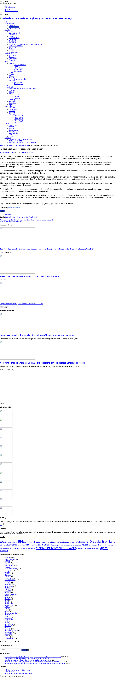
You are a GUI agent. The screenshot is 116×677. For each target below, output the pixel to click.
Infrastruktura (9, 586)
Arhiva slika (8, 106)
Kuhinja (11, 92)
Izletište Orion (13, 52)
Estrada (53, 542)
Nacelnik (73, 545)
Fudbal (11, 73)
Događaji (7, 572)
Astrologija (12, 101)
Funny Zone (12, 103)
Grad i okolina (13, 41)
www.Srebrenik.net (14, 207)
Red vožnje (8, 138)
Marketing (12, 128)
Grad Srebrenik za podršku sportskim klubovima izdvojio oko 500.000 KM (27, 658)
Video (97, 548)
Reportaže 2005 (18, 119)
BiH (20, 541)
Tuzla (93, 548)
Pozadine (12, 111)
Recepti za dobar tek (27, 548)
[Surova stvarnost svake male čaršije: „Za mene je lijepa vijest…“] (4, 506)
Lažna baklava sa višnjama (11, 221)
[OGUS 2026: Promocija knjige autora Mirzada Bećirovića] (6, 488)
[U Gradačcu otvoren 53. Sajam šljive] (6, 462)
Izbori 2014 (8, 589)
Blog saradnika (9, 565)
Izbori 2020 (8, 591)
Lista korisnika (13, 133)
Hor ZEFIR (17, 98)
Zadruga (7, 637)
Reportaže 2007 (18, 120)
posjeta (12, 548)
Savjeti (11, 104)
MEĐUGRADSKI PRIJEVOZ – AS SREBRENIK (22, 142)
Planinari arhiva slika (20, 79)
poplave (7, 548)
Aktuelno (7, 6)
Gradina (11, 36)
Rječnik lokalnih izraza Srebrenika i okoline (22, 88)
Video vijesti (13, 58)
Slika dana (8, 626)
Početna (7, 22)
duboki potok (47, 542)
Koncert (19, 545)
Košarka (11, 63)
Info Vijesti (12, 55)
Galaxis (65, 542)
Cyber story (12, 90)
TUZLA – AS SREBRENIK (16, 141)
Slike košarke (18, 71)
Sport (6, 61)
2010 (2, 542)
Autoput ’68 (12, 47)
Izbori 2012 (8, 588)
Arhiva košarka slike (20, 65)
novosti (85, 545)
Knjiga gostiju (13, 130)
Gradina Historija (14, 38)
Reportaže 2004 (18, 117)
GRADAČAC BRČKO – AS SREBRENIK (20, 139)
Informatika (8, 54)
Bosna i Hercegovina (35, 542)
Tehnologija (12, 57)
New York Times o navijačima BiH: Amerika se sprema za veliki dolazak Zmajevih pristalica (42, 363)
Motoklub (12, 81)
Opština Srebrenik (14, 33)
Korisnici (11, 131)
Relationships (9, 619)
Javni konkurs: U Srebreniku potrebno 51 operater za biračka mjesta (25, 660)
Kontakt (11, 127)
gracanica (71, 542)
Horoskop (12, 100)
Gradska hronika (10, 8)
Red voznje (8, 618)
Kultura (11, 93)
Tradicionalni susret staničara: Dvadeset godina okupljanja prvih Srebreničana (29, 276)
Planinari (11, 77)
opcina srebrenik (97, 545)
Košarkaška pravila (19, 68)
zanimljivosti (4, 551)
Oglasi (11, 136)
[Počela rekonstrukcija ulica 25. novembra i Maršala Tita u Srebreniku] (6, 497)
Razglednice (13, 109)
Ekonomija (8, 575)
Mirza (6, 600)
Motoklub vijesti (18, 84)
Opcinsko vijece (108, 545)
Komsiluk (12, 544)
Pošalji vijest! (13, 125)
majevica (63, 545)
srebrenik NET (80, 548)
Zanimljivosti (9, 87)
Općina (11, 31)
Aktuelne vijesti (9, 23)
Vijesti (6, 635)
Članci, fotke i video (15, 28)
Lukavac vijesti (55, 545)
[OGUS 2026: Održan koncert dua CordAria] (6, 480)
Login (10, 134)
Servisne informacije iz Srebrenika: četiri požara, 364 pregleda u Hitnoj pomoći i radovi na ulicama (35, 663)
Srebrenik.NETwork (7, 152)
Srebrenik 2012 (13, 34)
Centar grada (13, 39)
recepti (17, 548)
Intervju (5, 545)
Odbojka (11, 74)
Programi (12, 60)
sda (34, 548)
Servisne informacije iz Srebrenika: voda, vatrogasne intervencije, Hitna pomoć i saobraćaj (33, 657)
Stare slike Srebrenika (11, 11)
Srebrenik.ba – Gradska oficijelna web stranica (19, 673)
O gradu (7, 30)
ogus (90, 545)
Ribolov (11, 76)
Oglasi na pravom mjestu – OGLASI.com (17, 670)
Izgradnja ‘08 (13, 50)
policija (2, 548)
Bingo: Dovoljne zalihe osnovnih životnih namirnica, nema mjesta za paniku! (27, 220)
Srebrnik (88, 548)
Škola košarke (18, 69)
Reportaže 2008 (18, 122)
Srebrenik (7, 9)
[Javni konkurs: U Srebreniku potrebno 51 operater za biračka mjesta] (6, 435)
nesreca (79, 545)
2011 (6, 542)
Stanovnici (12, 42)
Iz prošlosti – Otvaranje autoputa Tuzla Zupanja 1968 (25, 44)
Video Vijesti (8, 634)
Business (8, 567)
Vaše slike (12, 107)
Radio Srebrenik (9, 671)
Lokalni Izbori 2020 (35, 545)
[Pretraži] (1, 1)
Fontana (11, 49)
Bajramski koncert (13, 542)
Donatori (16, 66)
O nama (7, 123)
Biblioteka (17, 95)
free (58, 542)
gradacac (80, 542)
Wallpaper (12, 112)
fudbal (61, 542)
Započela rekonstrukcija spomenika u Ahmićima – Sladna (21, 304)
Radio (6, 85)
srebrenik (18, 217)
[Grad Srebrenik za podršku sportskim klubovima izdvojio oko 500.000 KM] (6, 426)
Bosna (25, 542)
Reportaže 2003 (18, 115)
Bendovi (16, 96)
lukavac (45, 544)
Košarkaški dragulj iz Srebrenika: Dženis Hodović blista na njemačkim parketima (37, 335)
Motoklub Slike (18, 82)
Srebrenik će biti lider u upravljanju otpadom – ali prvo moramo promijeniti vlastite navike (32, 661)
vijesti (35, 217)
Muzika (68, 545)
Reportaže (12, 114)
